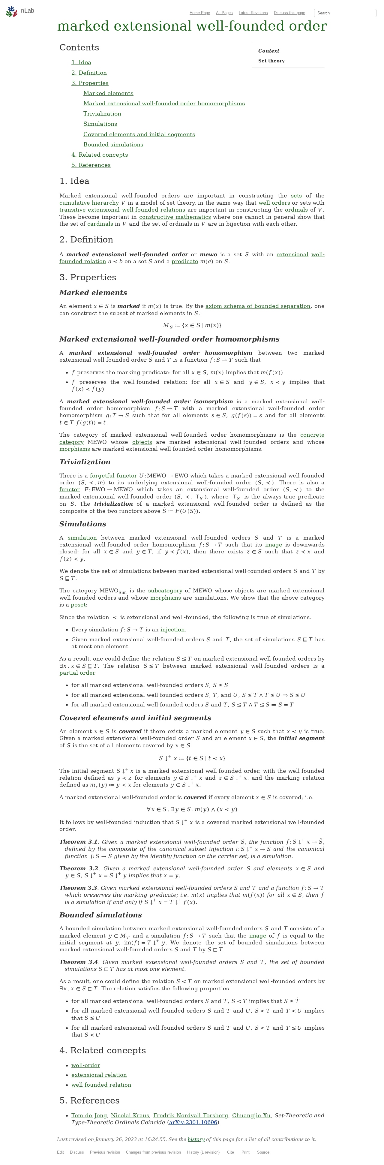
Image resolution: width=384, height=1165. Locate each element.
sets (296, 195)
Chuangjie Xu (251, 1115)
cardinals (100, 224)
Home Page (200, 13)
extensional (104, 209)
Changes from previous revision (153, 1152)
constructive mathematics (175, 217)
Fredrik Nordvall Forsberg (190, 1115)
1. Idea (81, 62)
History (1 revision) (203, 1152)
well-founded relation (101, 1085)
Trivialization (102, 113)
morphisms (74, 449)
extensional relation (99, 1075)
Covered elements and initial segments (139, 134)
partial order (77, 673)
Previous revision (105, 1152)
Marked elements (108, 93)
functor (69, 489)
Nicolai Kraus (130, 1115)
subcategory (165, 590)
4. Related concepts (99, 154)
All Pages (224, 13)
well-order (85, 1065)
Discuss (77, 1152)
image (273, 544)
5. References (91, 164)
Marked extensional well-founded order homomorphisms (164, 103)
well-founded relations (153, 209)
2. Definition (89, 72)
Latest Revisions (253, 13)
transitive (72, 209)
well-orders (274, 203)
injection (172, 629)
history (196, 1139)
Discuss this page (289, 13)
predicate (185, 261)
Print (246, 1152)
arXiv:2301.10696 (193, 1122)
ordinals (296, 209)
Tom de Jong (89, 1115)
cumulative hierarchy (89, 203)
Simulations (100, 123)
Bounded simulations (113, 144)
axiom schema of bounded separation (258, 306)
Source (263, 1152)
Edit (60, 1152)
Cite (230, 1152)
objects (142, 442)
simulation (82, 537)
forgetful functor (113, 475)
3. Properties (90, 83)
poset (78, 604)
